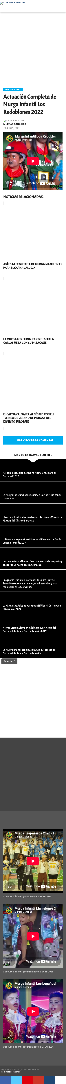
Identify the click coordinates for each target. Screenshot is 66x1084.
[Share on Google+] (38, 1080)
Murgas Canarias (14, 124)
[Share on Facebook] (5, 1080)
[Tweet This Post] (16, 1080)
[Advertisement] (33, 48)
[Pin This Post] (27, 1080)
